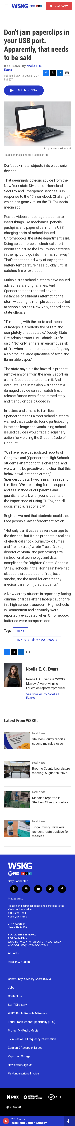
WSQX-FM (25, 941)
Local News (38, 733)
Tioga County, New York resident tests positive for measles (50, 831)
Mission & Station (19, 961)
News (20, 630)
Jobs (11, 987)
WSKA (44, 945)
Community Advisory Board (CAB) (29, 979)
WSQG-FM (38, 941)
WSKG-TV (34, 945)
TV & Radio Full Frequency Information (32, 1039)
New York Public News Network (37, 639)
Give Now (60, 6)
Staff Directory (17, 1004)
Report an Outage (19, 1056)
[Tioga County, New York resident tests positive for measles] (17, 828)
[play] (6, 1121)
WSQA (57, 941)
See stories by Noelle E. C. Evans (45, 696)
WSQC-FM (13, 945)
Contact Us (15, 996)
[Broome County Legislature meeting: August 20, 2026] (17, 769)
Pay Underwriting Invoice (23, 1073)
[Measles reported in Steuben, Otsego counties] (17, 799)
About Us (14, 953)
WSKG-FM (13, 941)
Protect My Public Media (23, 1030)
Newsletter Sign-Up (20, 1064)
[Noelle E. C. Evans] (13, 675)
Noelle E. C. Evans (42, 669)
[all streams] (69, 1121)
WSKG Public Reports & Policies (27, 1013)
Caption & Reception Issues (25, 1047)
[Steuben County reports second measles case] (17, 740)
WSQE (48, 941)
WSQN (24, 945)
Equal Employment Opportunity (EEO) (31, 1022)
